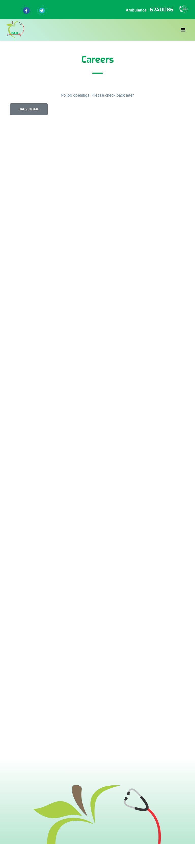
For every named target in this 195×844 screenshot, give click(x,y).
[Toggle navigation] (183, 29)
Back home (29, 109)
